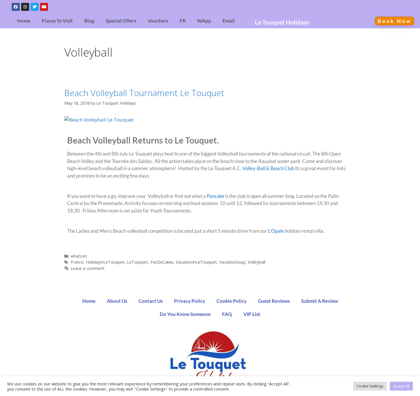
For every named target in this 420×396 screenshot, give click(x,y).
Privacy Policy (189, 301)
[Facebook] (16, 7)
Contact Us (151, 301)
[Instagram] (25, 7)
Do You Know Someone (185, 314)
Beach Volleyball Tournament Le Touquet (144, 93)
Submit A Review (319, 301)
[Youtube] (44, 7)
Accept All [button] (401, 386)
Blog (89, 21)
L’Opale (276, 231)
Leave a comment (88, 268)
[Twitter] (35, 7)
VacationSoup (232, 262)
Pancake (215, 196)
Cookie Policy (232, 301)
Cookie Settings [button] (370, 386)
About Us (117, 301)
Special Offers (121, 21)
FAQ (227, 314)
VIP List (251, 314)
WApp (204, 21)
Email (229, 21)
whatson (79, 256)
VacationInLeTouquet (196, 262)
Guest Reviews (274, 301)
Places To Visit (57, 21)
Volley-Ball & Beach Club (268, 168)
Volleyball (256, 262)
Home (23, 21)
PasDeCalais (161, 262)
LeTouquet (137, 262)
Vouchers (158, 21)
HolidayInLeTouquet (105, 262)
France (77, 262)
